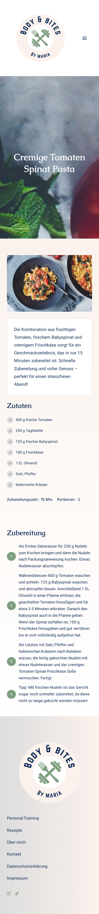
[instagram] (9, 893)
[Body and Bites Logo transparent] (40, 6)
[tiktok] (17, 893)
